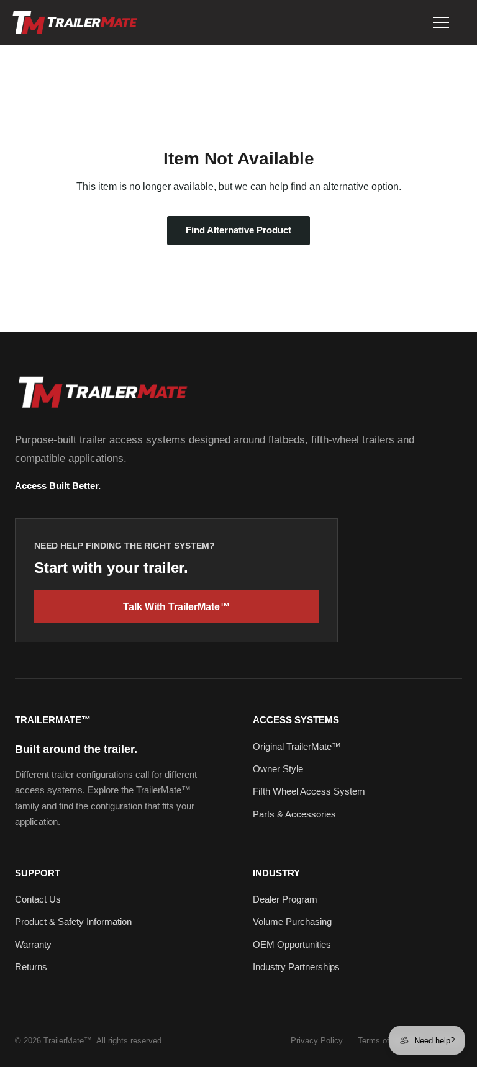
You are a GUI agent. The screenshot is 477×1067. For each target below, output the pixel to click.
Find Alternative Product (238, 230)
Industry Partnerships (296, 966)
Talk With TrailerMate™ (176, 606)
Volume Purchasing (292, 921)
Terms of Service (388, 1040)
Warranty (33, 944)
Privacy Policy (317, 1040)
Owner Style (278, 768)
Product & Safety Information (73, 921)
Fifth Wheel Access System (309, 791)
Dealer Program (285, 899)
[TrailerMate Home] (74, 22)
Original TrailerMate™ (297, 746)
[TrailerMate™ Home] (102, 392)
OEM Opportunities (292, 944)
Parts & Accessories (294, 814)
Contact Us (38, 899)
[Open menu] (441, 22)
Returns (31, 966)
